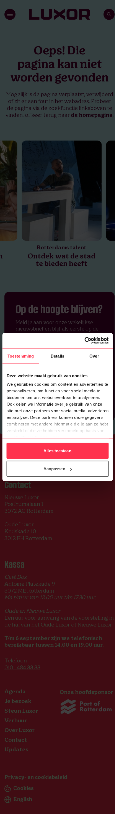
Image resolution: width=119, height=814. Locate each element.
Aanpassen (54, 468)
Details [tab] (57, 355)
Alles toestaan (57, 450)
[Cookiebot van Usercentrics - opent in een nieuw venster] (84, 340)
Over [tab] (94, 355)
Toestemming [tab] (20, 355)
